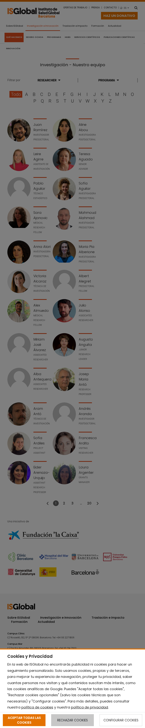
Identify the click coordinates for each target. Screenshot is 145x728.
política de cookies (37, 707)
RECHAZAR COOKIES (72, 720)
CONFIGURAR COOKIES (120, 720)
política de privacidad (89, 707)
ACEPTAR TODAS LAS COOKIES (24, 720)
